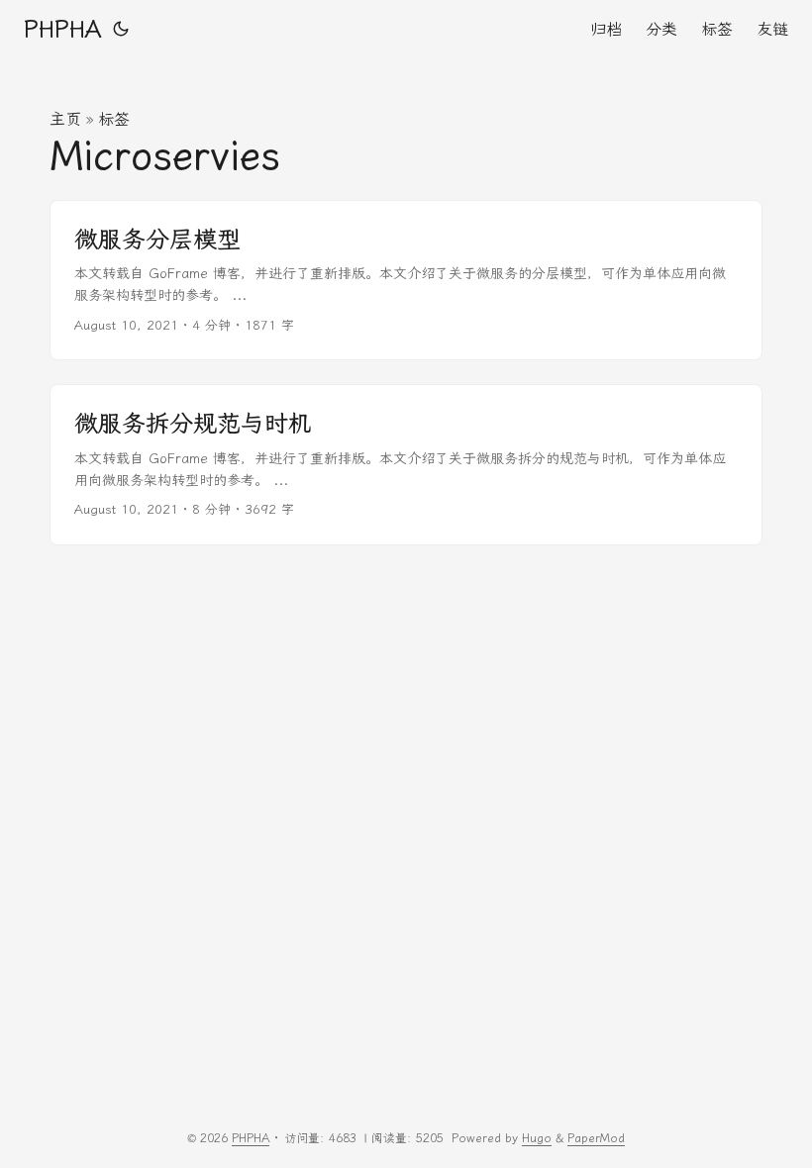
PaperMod (596, 1138)
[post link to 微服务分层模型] (406, 280)
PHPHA (62, 30)
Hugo (537, 1138)
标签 (114, 119)
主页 (65, 119)
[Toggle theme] (121, 29)
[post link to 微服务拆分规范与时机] (406, 464)
